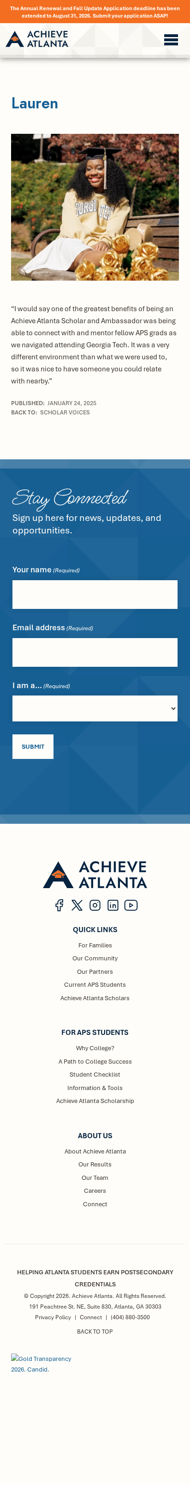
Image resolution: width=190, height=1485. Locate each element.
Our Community (95, 958)
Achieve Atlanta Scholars (95, 998)
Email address (52, 627)
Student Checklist (95, 1074)
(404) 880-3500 (130, 1317)
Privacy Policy (53, 1317)
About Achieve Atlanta (95, 1151)
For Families (95, 945)
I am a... (41, 685)
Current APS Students (95, 984)
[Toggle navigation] (171, 39)
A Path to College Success (95, 1061)
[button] (59, 905)
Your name (46, 569)
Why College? (95, 1048)
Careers (95, 1190)
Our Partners (95, 971)
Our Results (95, 1164)
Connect (95, 1204)
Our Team (95, 1177)
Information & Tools (95, 1088)
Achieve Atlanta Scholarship (95, 1101)
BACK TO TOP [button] (95, 1331)
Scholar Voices (65, 412)
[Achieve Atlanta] (37, 39)
